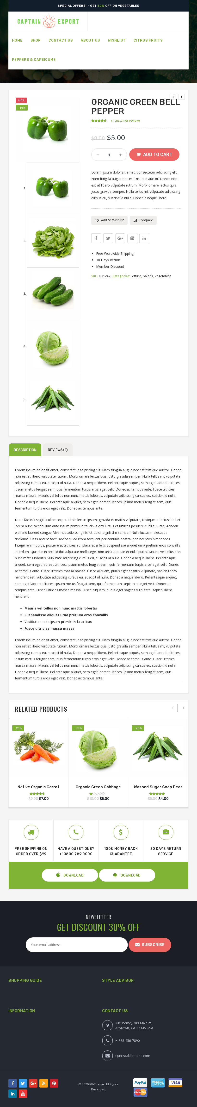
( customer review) (125, 120)
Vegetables (163, 276)
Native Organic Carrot (38, 787)
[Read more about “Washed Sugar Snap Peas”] (158, 771)
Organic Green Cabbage (98, 787)
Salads (148, 276)
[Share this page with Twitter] (108, 238)
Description (25, 450)
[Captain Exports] (48, 21)
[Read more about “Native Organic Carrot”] (38, 771)
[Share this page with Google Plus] (120, 238)
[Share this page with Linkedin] (144, 238)
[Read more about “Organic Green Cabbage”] (98, 771)
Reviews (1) (58, 450)
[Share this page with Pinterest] (132, 238)
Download (73, 875)
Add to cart (157, 154)
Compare (146, 220)
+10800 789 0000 (76, 854)
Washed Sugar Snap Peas (158, 787)
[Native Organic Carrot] (173, 97)
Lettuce (136, 276)
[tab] (25, 449)
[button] (109, 220)
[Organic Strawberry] (182, 97)
